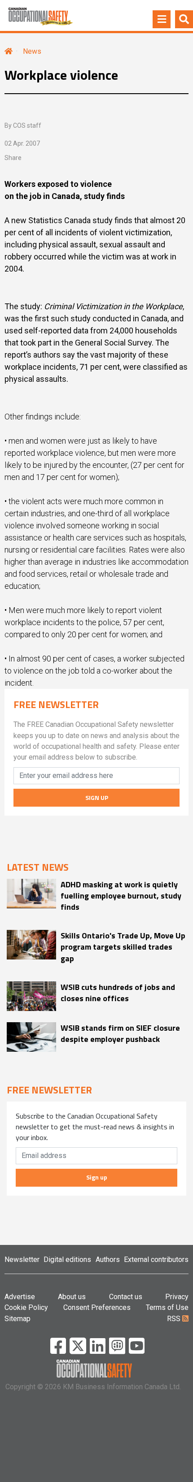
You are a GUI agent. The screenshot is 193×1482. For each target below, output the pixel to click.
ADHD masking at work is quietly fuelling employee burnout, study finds (121, 896)
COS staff (27, 125)
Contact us (125, 1296)
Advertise (19, 1296)
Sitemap (17, 1318)
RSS (174, 1318)
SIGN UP (96, 797)
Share (13, 157)
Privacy (177, 1296)
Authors (108, 1259)
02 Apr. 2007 (22, 143)
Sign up (96, 1177)
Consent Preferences (97, 1307)
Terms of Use (167, 1307)
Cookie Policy (26, 1307)
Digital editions (67, 1259)
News (32, 51)
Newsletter (21, 1259)
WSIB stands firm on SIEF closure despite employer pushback (120, 1033)
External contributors (156, 1259)
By (22, 125)
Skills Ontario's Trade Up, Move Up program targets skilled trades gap (123, 947)
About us (72, 1296)
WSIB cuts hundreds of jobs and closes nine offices (118, 992)
